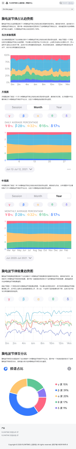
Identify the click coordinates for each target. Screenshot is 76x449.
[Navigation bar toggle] (3, 2)
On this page (7, 9)
